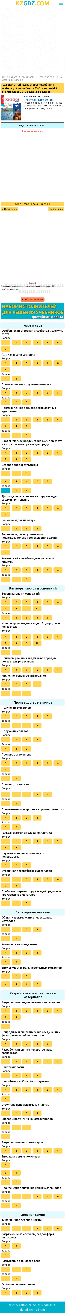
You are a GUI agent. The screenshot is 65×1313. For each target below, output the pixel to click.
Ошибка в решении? (32, 299)
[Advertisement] (32, 41)
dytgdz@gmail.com (32, 1309)
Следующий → (56, 209)
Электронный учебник (38, 99)
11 (37, 608)
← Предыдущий (9, 209)
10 (26, 608)
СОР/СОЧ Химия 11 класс (32, 125)
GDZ (32, 3)
